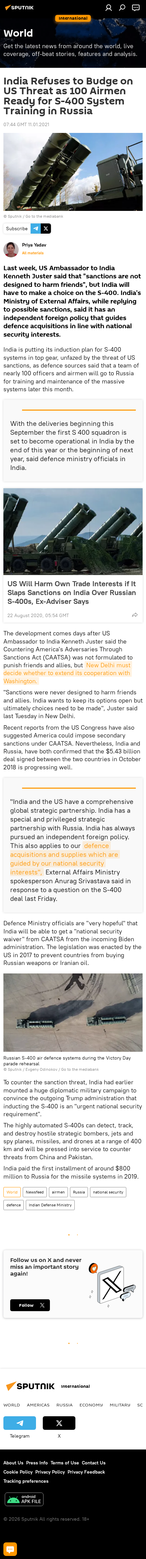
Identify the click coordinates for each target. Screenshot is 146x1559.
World (12, 1192)
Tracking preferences (26, 1481)
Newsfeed (35, 1192)
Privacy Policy (50, 1472)
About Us (13, 1463)
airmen (58, 1192)
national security (108, 1192)
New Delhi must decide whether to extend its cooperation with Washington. (67, 673)
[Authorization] (108, 7)
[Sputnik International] (20, 10)
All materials (32, 253)
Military (120, 1405)
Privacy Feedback (86, 1472)
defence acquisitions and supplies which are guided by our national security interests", (65, 858)
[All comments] (10, 1549)
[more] (135, 614)
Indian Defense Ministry (50, 1204)
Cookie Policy (18, 1472)
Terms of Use (65, 1463)
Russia (79, 1192)
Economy (91, 1405)
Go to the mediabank (44, 216)
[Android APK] (24, 1500)
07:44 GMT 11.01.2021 (26, 124)
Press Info (37, 1463)
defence (13, 1204)
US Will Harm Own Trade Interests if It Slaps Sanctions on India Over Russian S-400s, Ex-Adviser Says (71, 592)
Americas (38, 1405)
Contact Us (94, 1463)
